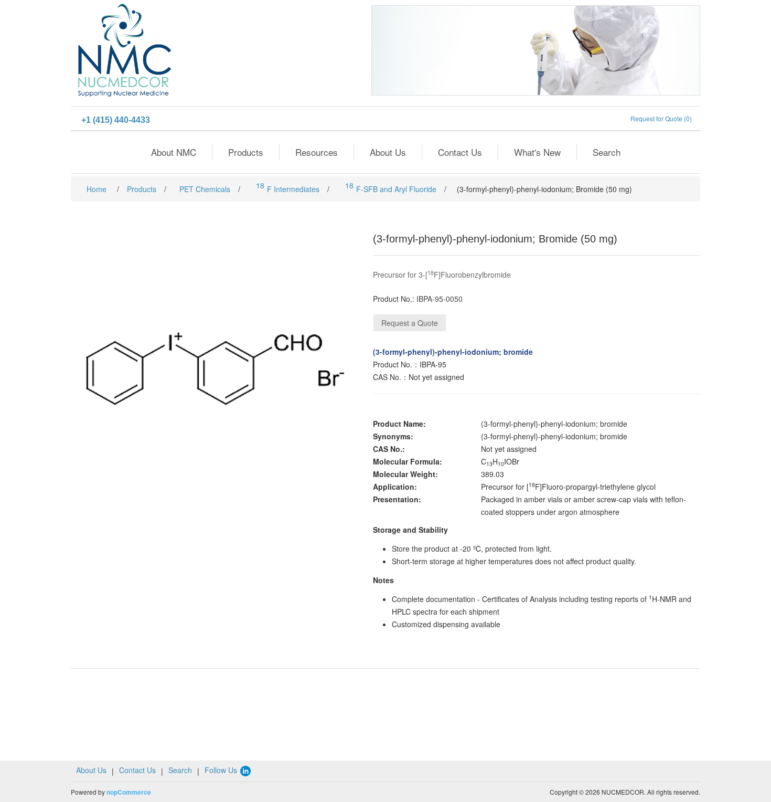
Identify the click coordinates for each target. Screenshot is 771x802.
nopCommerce (128, 792)
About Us (388, 152)
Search (606, 152)
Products (245, 152)
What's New (537, 152)
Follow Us (222, 770)
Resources (316, 152)
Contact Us (460, 152)
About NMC (173, 152)
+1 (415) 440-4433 (115, 119)
